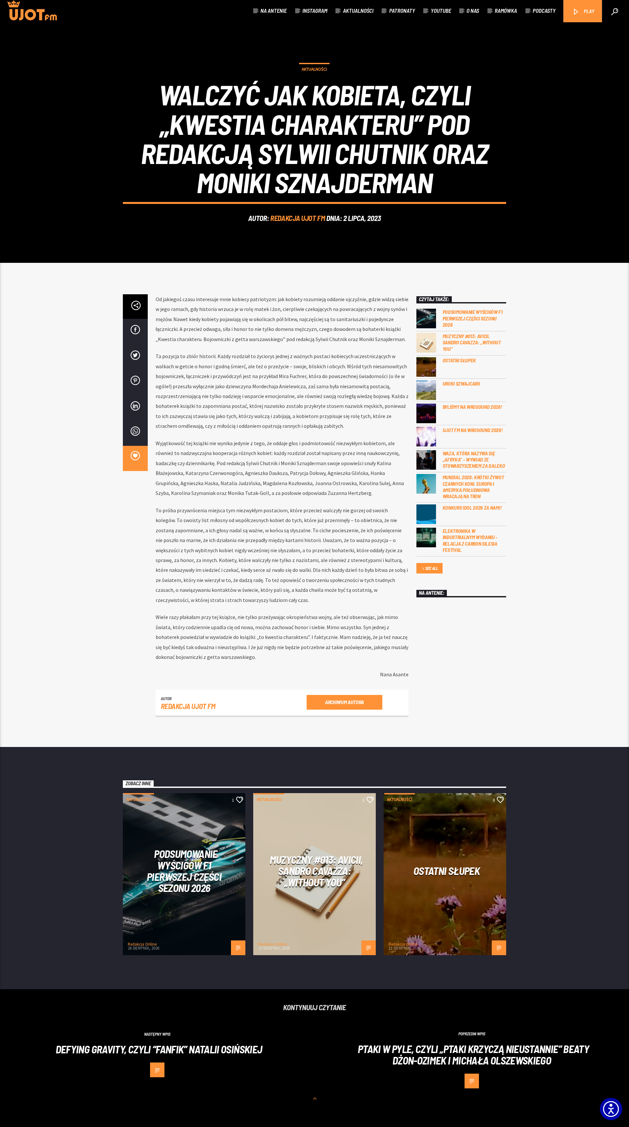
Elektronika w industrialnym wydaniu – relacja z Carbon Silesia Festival (470, 540)
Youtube (441, 10)
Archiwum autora (344, 702)
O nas (473, 10)
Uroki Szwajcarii (461, 383)
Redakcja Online (142, 944)
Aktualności (358, 10)
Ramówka (506, 10)
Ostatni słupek (459, 360)
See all (431, 568)
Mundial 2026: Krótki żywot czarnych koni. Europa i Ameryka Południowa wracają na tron (473, 486)
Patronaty (402, 10)
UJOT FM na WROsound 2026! (473, 430)
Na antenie (273, 10)
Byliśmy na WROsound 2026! (472, 407)
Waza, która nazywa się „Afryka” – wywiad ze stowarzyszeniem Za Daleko (474, 459)
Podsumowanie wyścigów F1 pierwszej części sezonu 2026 (473, 318)
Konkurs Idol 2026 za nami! (472, 507)
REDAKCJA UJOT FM (297, 218)
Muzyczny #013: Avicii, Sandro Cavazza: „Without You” (472, 342)
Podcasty (544, 10)
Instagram (314, 10)
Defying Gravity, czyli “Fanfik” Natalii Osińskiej (159, 1049)
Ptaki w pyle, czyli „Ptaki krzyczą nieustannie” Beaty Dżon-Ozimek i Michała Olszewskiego (473, 1054)
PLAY (588, 11)
